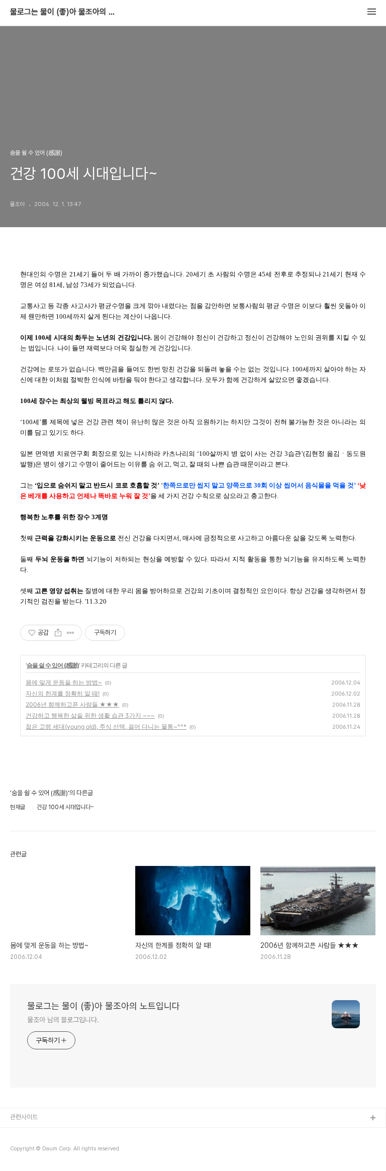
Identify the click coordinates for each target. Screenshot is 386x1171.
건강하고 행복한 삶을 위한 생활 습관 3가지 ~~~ (90, 715)
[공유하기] (58, 632)
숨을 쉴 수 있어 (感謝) (53, 665)
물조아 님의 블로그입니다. (63, 1020)
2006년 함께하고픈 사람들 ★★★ (72, 704)
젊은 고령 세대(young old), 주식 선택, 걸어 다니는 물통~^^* (106, 726)
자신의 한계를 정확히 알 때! (63, 693)
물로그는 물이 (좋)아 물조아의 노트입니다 (65, 12)
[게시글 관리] (70, 632)
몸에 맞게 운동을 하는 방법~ (64, 682)
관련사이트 (24, 1117)
